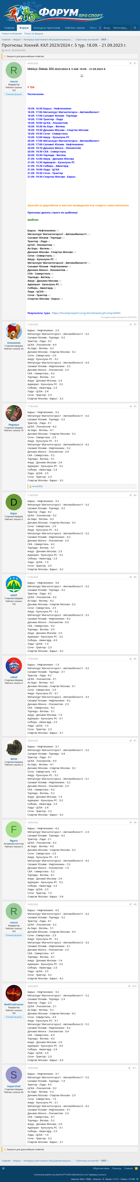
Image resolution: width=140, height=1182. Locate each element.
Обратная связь (101, 1168)
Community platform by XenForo (61, 1174)
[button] (3, 1168)
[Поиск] (135, 28)
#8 (135, 822)
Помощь (117, 1168)
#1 (135, 63)
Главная (9, 27)
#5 (135, 577)
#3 (135, 406)
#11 (134, 1067)
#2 (135, 324)
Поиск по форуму (33, 33)
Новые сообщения (12, 33)
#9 (135, 904)
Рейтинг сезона (75, 27)
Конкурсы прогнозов (47, 27)
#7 (135, 740)
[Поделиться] (130, 63)
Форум (24, 27)
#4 (135, 495)
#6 (135, 658)
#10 (134, 986)
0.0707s (116, 1179)
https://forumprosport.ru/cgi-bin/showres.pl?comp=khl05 (86, 313)
